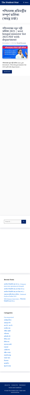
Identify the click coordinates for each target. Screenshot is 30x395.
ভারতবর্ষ (6, 347)
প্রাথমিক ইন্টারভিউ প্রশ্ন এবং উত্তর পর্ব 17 (14, 292)
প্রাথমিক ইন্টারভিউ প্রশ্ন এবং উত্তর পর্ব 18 (14, 289)
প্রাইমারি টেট (7, 336)
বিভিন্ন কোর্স (7, 339)
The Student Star (10, 2)
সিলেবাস (6, 361)
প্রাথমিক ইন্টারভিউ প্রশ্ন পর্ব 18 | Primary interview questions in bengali (15, 285)
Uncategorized (9, 317)
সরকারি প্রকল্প (7, 355)
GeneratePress (15, 392)
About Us (7, 385)
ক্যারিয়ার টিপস (7, 320)
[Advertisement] (15, 145)
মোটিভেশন (7, 350)
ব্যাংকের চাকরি (7, 344)
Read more (7, 72)
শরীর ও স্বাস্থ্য (7, 352)
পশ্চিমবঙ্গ (6, 334)
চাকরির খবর (7, 328)
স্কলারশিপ (6, 363)
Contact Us (14, 385)
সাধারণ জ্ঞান (7, 358)
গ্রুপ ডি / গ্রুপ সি (8, 325)
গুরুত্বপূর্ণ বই (7, 323)
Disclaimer (22, 385)
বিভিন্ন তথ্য (6, 342)
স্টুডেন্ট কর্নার (7, 366)
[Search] (23, 222)
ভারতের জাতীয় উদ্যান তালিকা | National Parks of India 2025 (15, 295)
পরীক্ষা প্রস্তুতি (7, 331)
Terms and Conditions (15, 388)
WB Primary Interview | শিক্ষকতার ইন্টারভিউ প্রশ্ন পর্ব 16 (14, 300)
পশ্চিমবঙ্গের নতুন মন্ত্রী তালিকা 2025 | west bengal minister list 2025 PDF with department (14, 34)
